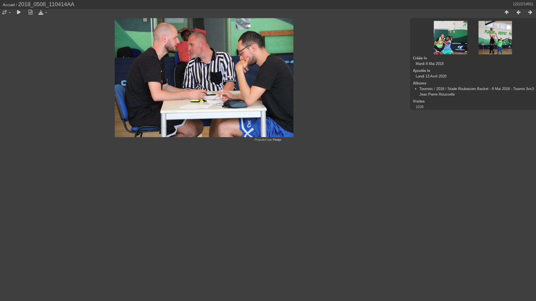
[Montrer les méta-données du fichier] (30, 12)
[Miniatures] (507, 12)
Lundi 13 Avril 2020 (431, 76)
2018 (440, 89)
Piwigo (277, 139)
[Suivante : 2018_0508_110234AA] (530, 12)
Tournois (426, 89)
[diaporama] (19, 12)
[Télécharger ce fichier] (42, 12)
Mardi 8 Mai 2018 (430, 64)
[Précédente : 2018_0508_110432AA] (518, 12)
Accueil (9, 5)
